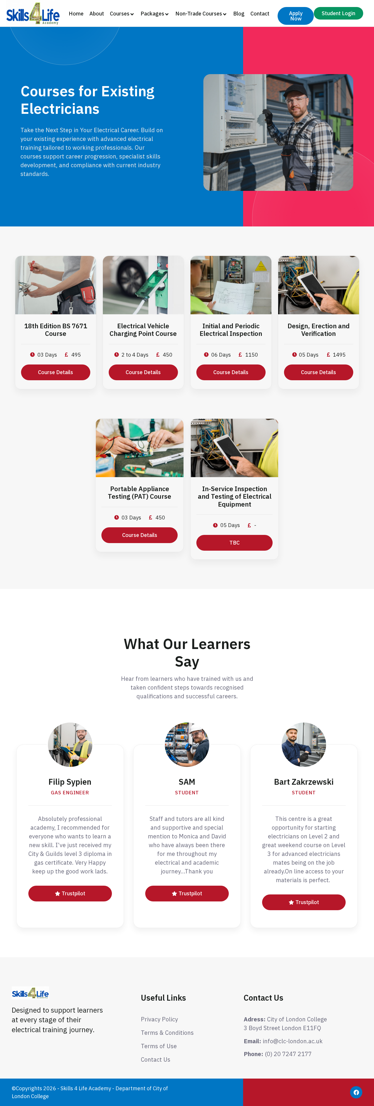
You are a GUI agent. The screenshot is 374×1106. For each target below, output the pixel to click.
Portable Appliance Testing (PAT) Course (139, 492)
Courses (119, 13)
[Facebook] (356, 1092)
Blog (239, 13)
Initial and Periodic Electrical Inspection (231, 330)
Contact (259, 13)
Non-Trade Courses (198, 13)
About (96, 13)
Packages (152, 13)
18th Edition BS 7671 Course (55, 330)
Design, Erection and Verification (319, 330)
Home (76, 13)
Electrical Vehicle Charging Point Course (143, 330)
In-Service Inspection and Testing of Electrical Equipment (234, 496)
